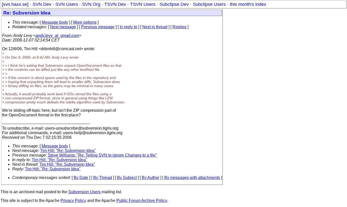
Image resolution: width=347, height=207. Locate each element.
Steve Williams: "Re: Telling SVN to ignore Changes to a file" (102, 155)
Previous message (98, 27)
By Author (150, 177)
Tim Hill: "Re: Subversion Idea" (68, 150)
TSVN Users (142, 4)
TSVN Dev (115, 4)
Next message (63, 27)
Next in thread (154, 27)
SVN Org (91, 4)
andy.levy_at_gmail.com (57, 35)
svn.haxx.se (15, 4)
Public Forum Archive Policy (141, 200)
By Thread (102, 177)
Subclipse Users (209, 4)
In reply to (128, 27)
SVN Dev (42, 4)
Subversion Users (84, 192)
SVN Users (66, 4)
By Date (81, 177)
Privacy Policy (73, 200)
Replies (179, 27)
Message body (55, 22)
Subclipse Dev (174, 4)
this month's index (248, 4)
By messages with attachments (192, 177)
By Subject (127, 177)
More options (85, 22)
